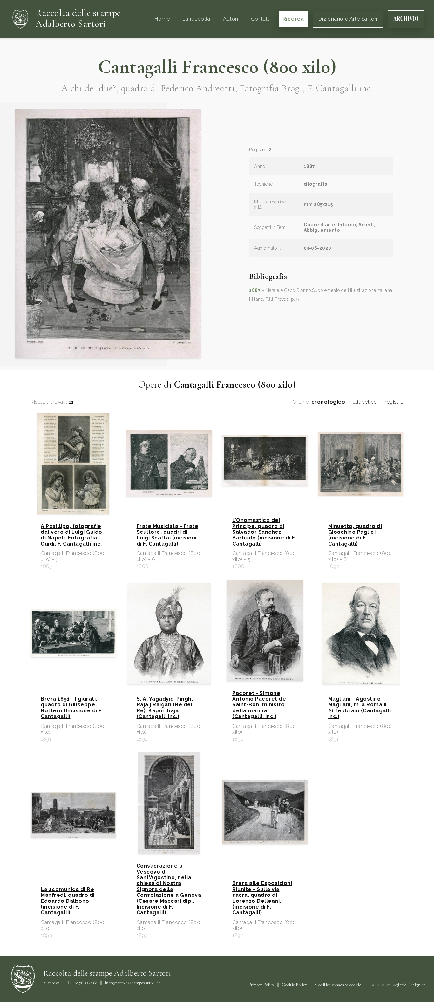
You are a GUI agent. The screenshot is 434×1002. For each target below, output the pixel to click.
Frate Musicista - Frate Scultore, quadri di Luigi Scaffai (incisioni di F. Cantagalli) (168, 535)
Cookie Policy (294, 984)
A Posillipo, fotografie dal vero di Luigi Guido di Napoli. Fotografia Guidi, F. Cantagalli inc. (71, 535)
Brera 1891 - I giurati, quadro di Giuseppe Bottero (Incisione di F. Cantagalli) (72, 707)
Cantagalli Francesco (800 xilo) (217, 66)
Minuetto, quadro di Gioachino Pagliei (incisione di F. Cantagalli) (355, 535)
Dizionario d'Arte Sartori (347, 19)
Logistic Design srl (409, 984)
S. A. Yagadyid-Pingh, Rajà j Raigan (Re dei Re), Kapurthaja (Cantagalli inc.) (165, 707)
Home (162, 19)
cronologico (328, 402)
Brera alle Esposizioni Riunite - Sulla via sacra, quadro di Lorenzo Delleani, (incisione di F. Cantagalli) (262, 898)
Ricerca (293, 19)
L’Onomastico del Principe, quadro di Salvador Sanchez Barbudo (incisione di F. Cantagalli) (264, 532)
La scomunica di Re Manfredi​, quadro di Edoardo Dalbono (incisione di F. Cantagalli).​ (68, 901)
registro (394, 402)
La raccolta (196, 19)
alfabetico (365, 402)
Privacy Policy (261, 984)
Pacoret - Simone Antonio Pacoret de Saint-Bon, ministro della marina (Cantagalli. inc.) (259, 705)
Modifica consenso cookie (337, 984)
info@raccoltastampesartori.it (132, 982)
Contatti (261, 19)
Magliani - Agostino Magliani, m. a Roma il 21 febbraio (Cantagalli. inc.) (360, 707)
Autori (230, 19)
